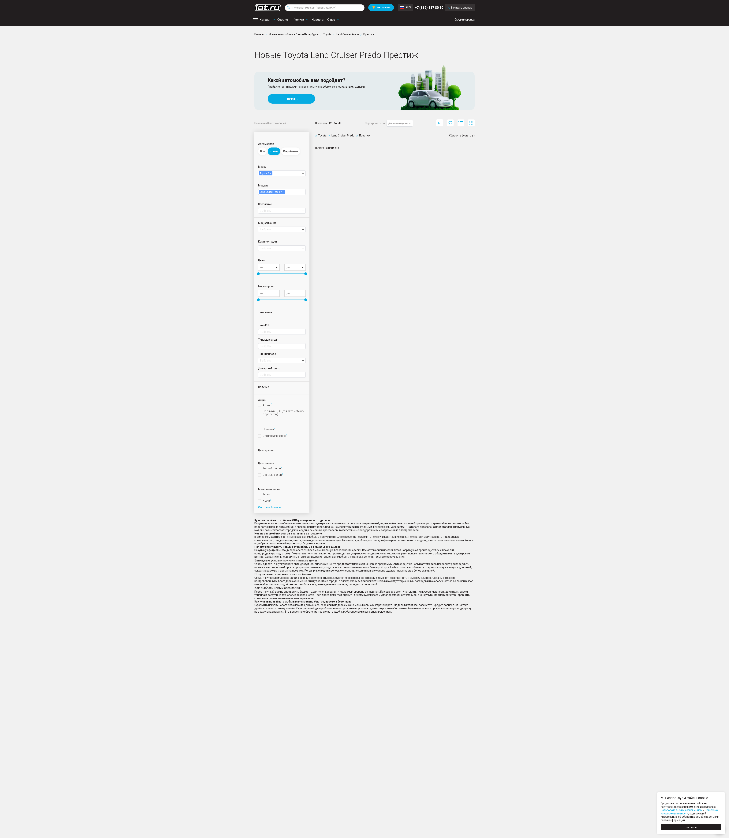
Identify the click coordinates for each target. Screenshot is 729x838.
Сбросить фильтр (460, 135)
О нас (331, 19)
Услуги (299, 19)
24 (335, 123)
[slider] (258, 273)
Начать (291, 99)
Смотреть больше (269, 507)
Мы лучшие (381, 7)
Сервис (282, 19)
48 (340, 123)
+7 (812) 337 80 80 (429, 8)
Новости (317, 19)
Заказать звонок (461, 7)
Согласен (691, 827)
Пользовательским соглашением (681, 810)
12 (330, 123)
